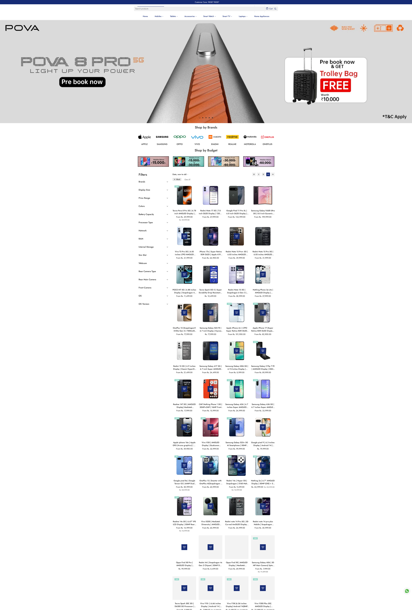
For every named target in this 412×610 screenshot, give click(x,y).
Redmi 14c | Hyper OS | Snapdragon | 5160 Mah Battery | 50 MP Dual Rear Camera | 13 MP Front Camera (237, 482)
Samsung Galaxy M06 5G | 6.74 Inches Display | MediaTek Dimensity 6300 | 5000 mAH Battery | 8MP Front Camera (236, 368)
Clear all (187, 179)
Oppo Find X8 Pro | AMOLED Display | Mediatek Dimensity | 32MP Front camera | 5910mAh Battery (184, 564)
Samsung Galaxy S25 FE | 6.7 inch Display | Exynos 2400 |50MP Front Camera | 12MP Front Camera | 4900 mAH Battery (210, 329)
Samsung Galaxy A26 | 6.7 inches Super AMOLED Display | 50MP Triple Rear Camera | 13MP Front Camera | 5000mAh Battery (236, 406)
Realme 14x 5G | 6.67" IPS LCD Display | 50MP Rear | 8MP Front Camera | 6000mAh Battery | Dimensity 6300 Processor (184, 523)
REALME (232, 144)
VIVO (197, 144)
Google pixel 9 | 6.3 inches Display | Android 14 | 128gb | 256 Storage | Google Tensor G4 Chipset (263, 444)
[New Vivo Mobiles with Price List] (197, 137)
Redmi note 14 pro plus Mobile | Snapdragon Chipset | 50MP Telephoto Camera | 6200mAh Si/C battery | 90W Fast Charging (263, 523)
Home (145, 16)
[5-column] (273, 174)
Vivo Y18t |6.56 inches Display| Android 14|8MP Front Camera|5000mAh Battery (237, 605)
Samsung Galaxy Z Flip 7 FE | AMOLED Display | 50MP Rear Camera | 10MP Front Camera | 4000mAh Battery (263, 368)
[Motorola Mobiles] (250, 137)
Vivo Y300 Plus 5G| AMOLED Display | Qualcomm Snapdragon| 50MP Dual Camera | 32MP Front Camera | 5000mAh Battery (262, 605)
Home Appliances (261, 16)
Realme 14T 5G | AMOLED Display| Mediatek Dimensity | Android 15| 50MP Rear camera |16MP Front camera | (184, 406)
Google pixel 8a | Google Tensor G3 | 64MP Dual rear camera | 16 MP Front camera (184, 482)
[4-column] (268, 174)
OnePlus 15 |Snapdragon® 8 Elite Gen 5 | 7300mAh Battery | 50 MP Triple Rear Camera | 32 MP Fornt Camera (184, 329)
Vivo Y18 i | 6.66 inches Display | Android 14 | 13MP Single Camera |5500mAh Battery (210, 605)
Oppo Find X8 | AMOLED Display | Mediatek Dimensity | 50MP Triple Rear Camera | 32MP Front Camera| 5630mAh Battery (236, 564)
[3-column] (263, 174)
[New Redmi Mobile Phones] (215, 137)
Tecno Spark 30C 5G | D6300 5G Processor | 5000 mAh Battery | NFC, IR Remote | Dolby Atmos (184, 605)
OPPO (180, 144)
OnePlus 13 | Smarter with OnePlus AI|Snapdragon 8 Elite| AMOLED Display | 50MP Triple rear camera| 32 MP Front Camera (210, 482)
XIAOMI (215, 144)
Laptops (242, 16)
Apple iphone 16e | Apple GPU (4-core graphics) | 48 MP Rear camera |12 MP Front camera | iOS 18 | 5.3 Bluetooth (184, 444)
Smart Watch (208, 16)
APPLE (144, 144)
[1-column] (254, 174)
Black (178, 179)
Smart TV (226, 16)
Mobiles (158, 16)
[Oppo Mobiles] (180, 137)
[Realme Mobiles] (232, 137)
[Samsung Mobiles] (162, 137)
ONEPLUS (267, 144)
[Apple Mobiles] (144, 137)
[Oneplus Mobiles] (267, 137)
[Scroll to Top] (407, 598)
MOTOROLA (250, 144)
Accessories (189, 16)
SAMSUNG (162, 144)
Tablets (173, 16)
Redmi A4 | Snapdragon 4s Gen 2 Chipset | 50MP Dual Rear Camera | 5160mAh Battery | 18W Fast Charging (210, 564)
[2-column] (259, 174)
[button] (269, 9)
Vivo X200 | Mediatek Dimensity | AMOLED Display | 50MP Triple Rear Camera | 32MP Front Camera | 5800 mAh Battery (210, 523)
